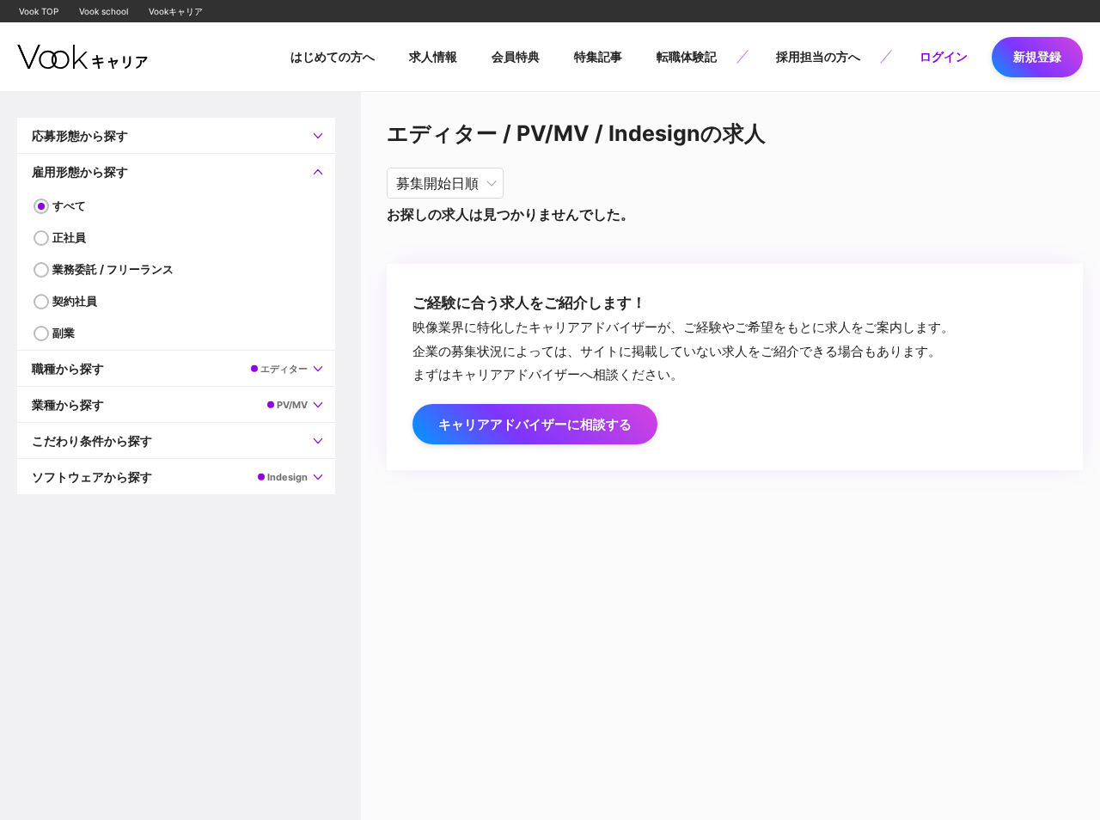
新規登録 (1037, 56)
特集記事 (598, 56)
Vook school (103, 11)
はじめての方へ (332, 56)
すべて (69, 205)
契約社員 (74, 301)
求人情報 (433, 56)
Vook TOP (38, 11)
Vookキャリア (176, 11)
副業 (63, 333)
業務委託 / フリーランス (113, 269)
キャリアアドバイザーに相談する (535, 424)
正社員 (69, 237)
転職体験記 (687, 56)
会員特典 (516, 56)
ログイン (944, 56)
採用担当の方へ (818, 56)
